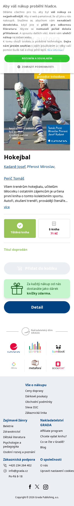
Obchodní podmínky (38, 402)
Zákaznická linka (36, 413)
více (7, 207)
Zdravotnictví (11, 431)
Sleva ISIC (31, 407)
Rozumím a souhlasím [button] (37, 58)
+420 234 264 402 (20, 465)
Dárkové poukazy (36, 396)
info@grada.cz (18, 471)
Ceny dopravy (34, 391)
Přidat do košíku (41, 268)
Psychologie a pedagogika (12, 444)
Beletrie (8, 426)
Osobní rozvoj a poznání (19, 452)
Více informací (55, 50)
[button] (37, 67)
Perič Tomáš (14, 178)
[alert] (37, 36)
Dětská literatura (14, 437)
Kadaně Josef (14, 166)
